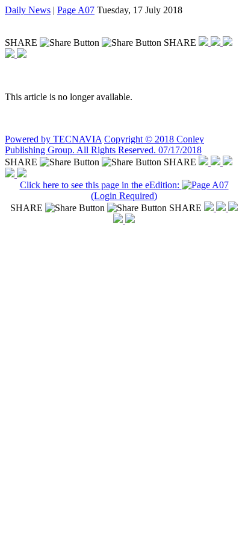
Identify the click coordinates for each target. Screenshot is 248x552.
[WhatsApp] (227, 42)
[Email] (11, 54)
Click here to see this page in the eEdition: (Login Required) (101, 190)
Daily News (28, 10)
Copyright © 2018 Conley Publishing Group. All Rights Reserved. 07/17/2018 (104, 144)
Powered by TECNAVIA (53, 139)
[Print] (21, 54)
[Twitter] (217, 42)
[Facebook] (205, 42)
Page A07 (76, 10)
